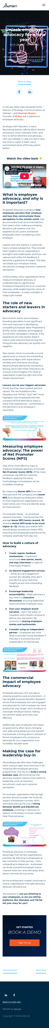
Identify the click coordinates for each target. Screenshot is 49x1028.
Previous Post (10, 970)
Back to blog (24, 81)
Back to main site (12, 1002)
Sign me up (24, 943)
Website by (12, 1009)
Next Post (41, 970)
